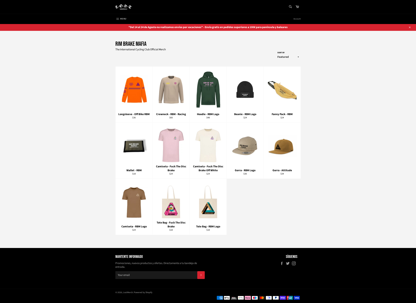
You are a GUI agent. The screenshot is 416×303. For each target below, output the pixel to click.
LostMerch (128, 292)
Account (297, 18)
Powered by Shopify (143, 292)
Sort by (281, 52)
